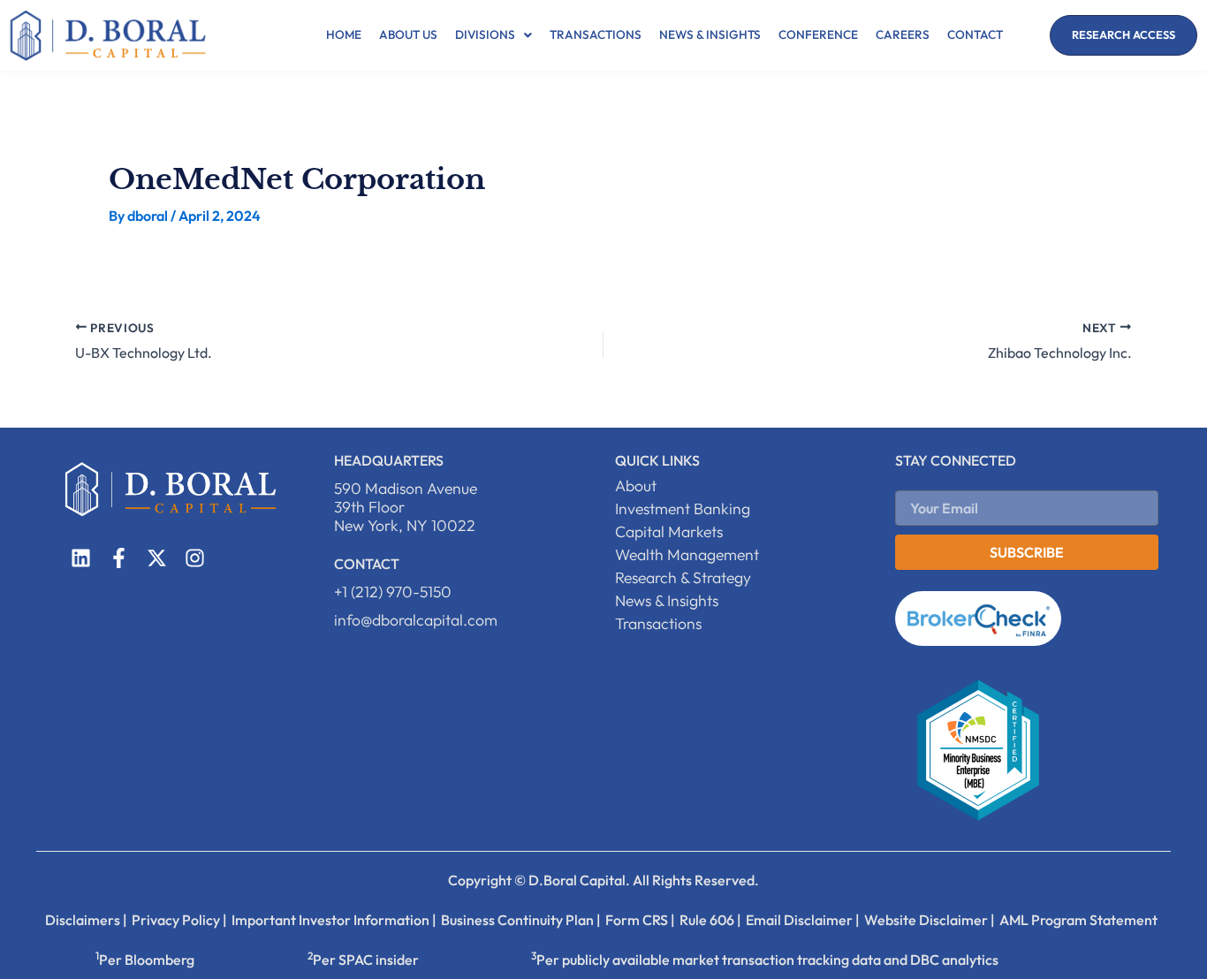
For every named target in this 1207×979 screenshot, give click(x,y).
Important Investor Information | (334, 920)
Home (343, 34)
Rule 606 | (710, 920)
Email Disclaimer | (803, 920)
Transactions (595, 34)
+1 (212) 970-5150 (393, 591)
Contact (975, 34)
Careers (903, 34)
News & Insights (710, 34)
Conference (818, 34)
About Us (408, 34)
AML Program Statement (1078, 920)
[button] (493, 35)
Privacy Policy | (179, 920)
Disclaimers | (86, 920)
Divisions (485, 34)
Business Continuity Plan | (521, 920)
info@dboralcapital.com (415, 620)
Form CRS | (640, 920)
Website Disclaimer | (929, 920)
